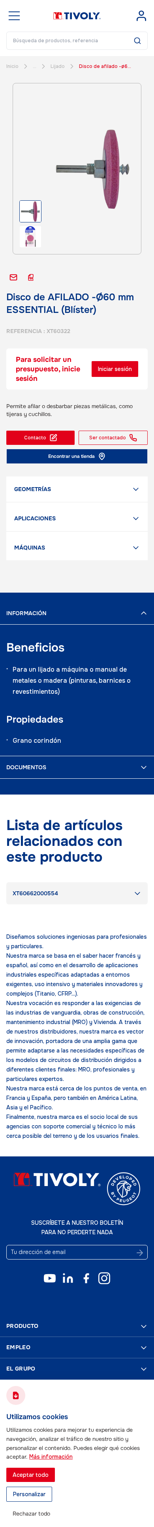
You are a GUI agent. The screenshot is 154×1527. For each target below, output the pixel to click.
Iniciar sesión (115, 369)
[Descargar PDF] (31, 277)
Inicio (12, 66)
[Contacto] (13, 277)
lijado (58, 66)
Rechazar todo (31, 1513)
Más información (51, 1456)
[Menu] (14, 16)
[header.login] (141, 15)
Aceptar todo (31, 1474)
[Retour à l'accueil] (76, 16)
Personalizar (29, 1494)
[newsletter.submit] (140, 1253)
